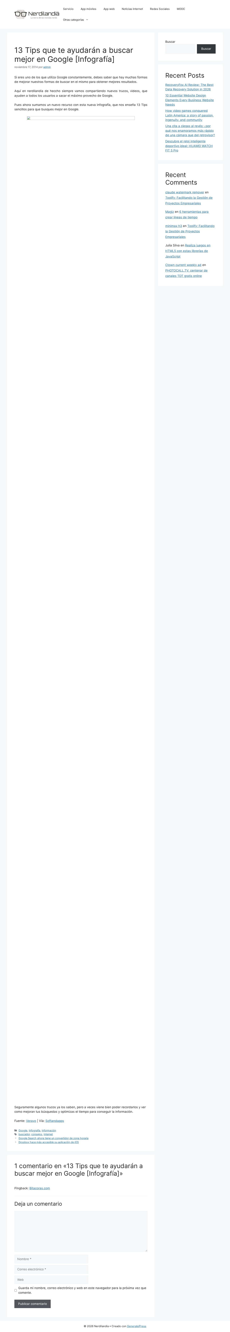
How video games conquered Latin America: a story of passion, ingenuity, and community (189, 115)
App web (109, 9)
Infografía (34, 1130)
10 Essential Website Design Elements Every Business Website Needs (189, 100)
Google (23, 1130)
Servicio (68, 9)
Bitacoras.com (39, 1188)
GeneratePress (136, 1326)
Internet (48, 1134)
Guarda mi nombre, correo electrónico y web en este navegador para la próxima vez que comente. (82, 1290)
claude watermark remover (184, 192)
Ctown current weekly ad (183, 265)
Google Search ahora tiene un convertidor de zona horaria (53, 1138)
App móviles (88, 9)
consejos (36, 1134)
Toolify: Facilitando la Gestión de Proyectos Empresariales (190, 231)
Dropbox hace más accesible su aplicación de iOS (49, 1142)
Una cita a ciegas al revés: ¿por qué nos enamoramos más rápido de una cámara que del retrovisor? (190, 130)
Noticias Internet (132, 9)
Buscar (170, 41)
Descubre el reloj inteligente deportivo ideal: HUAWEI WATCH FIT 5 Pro (189, 145)
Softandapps (54, 1121)
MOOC (181, 9)
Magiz (169, 212)
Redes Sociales (160, 9)
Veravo (31, 1121)
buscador (24, 1134)
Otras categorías (73, 19)
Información (49, 1130)
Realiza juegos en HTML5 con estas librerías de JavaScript (187, 251)
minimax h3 (173, 226)
